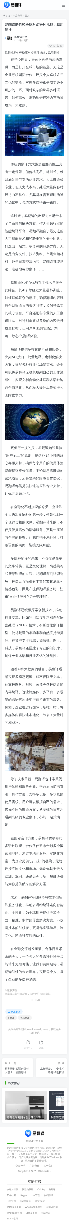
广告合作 (34, 1165)
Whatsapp (40, 1200)
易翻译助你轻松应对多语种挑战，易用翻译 (34, 27)
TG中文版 (11, 1195)
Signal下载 (31, 1212)
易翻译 (51, 1189)
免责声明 (20, 1165)
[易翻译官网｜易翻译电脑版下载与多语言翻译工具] (34, 1133)
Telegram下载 (14, 1206)
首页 (7, 15)
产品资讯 (17, 15)
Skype (23, 1195)
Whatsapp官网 (14, 1212)
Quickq (41, 1189)
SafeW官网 (12, 1218)
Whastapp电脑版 (33, 1206)
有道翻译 (48, 1195)
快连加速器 (12, 1189)
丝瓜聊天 (45, 1212)
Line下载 (35, 1195)
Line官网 (11, 1200)
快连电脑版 (28, 1189)
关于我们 (48, 1165)
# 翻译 (11, 1017)
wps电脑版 (25, 1200)
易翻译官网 (20, 37)
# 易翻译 (25, 1017)
